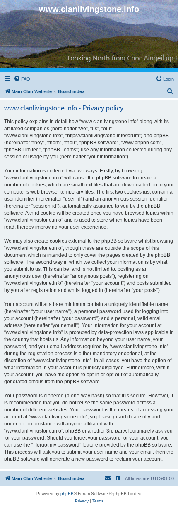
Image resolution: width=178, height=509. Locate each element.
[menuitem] (22, 79)
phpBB (67, 493)
